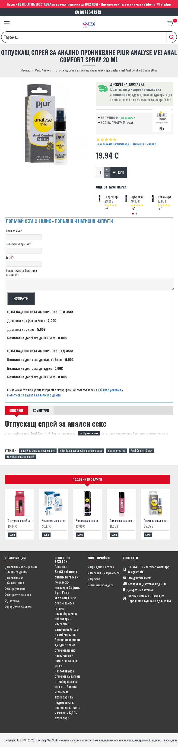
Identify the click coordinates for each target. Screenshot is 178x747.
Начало (25, 70)
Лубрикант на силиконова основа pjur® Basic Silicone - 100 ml (139, 197)
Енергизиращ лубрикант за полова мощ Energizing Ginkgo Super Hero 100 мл (112, 197)
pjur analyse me (116, 450)
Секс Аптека (43, 70)
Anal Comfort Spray (142, 450)
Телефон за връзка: (18, 244)
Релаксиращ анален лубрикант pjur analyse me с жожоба (165, 197)
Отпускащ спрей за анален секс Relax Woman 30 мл (20, 521)
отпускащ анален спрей (20, 456)
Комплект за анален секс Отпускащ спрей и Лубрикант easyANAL (54, 521)
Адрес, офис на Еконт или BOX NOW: (21, 272)
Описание (16, 410)
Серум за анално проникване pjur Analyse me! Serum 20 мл (156, 521)
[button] (133, 213)
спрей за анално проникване (38, 450)
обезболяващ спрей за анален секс (81, 450)
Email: (10, 257)
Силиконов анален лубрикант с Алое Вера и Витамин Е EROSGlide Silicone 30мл (122, 521)
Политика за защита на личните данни (33, 394)
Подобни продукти (87, 479)
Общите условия (109, 389)
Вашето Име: (14, 230)
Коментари (41, 410)
